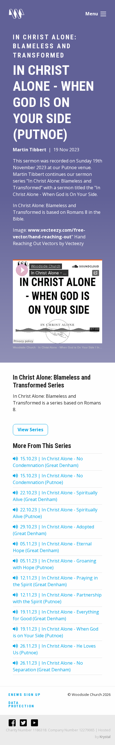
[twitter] (21, 722)
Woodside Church (24, 347)
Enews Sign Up (24, 695)
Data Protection (21, 704)
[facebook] (10, 722)
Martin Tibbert (29, 150)
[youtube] (32, 722)
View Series (30, 430)
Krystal (105, 736)
